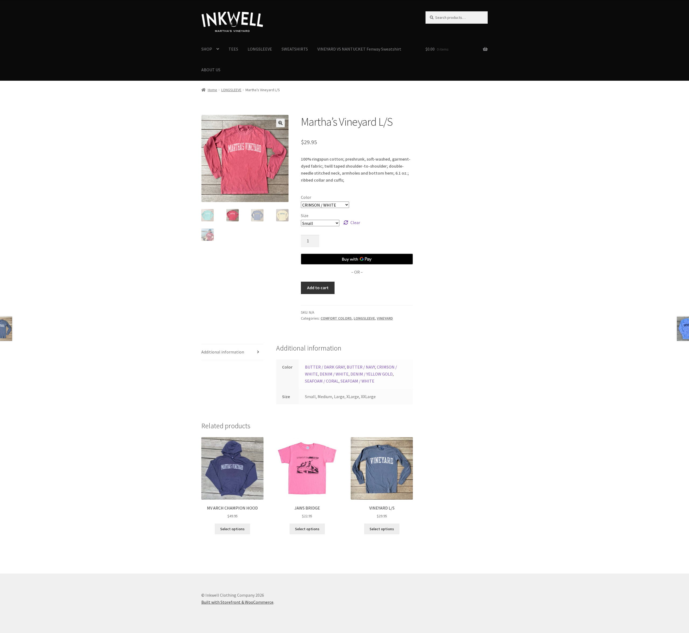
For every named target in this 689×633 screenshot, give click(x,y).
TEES (233, 49)
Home (212, 89)
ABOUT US (210, 69)
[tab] (232, 352)
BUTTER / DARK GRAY (325, 367)
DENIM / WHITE (334, 374)
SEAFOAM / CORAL (322, 381)
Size (304, 215)
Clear (355, 222)
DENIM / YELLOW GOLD (371, 374)
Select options (232, 528)
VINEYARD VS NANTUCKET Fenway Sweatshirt (359, 49)
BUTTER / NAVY (361, 367)
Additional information (222, 352)
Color (306, 197)
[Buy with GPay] (357, 259)
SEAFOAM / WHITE (357, 381)
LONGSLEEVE (260, 49)
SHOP (206, 49)
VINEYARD (385, 318)
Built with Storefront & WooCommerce (237, 602)
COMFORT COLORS (336, 318)
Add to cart (318, 287)
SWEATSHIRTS (295, 49)
